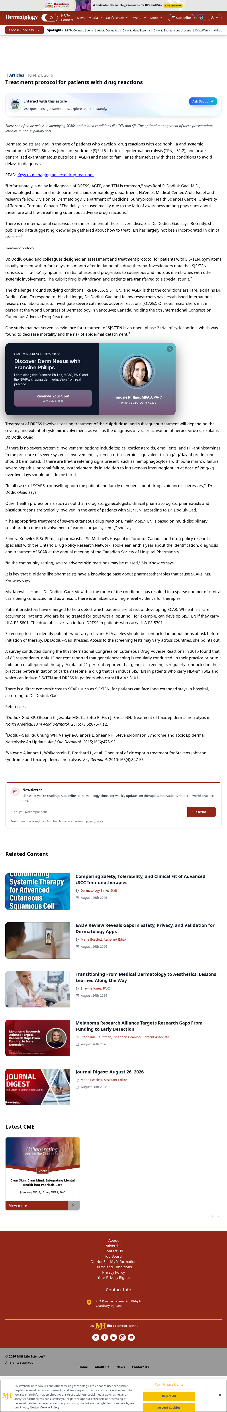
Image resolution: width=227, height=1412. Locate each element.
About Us (102, 1367)
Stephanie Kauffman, (96, 1037)
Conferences (115, 17)
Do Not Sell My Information (114, 1261)
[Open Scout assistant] (201, 17)
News (81, 17)
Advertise (113, 1245)
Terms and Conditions (113, 1267)
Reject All (169, 1396)
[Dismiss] (170, 349)
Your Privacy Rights (114, 1277)
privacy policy (94, 821)
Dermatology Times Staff (99, 890)
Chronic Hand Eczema (136, 30)
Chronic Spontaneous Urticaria (173, 30)
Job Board (113, 1256)
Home (83, 1367)
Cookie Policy (49, 1407)
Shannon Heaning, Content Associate (141, 1037)
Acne (90, 30)
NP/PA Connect (67, 17)
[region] (113, 1395)
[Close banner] (221, 6)
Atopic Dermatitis (108, 30)
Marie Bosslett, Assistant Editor (104, 939)
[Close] (220, 1395)
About (113, 1240)
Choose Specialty (21, 30)
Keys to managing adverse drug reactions (56, 174)
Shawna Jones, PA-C (95, 988)
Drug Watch (202, 30)
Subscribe (199, 812)
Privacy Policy (113, 1272)
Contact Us (113, 1251)
